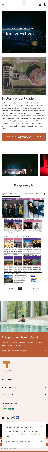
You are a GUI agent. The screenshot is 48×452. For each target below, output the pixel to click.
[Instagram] (8, 418)
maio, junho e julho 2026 (33, 194)
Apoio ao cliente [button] (9, 387)
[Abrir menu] (4, 4)
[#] (15, 418)
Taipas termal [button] (8, 380)
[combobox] (24, 448)
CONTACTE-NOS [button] (8, 395)
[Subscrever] (43, 351)
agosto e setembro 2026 (11, 194)
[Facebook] (3, 418)
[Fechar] (42, 425)
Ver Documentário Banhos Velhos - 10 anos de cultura (24, 137)
